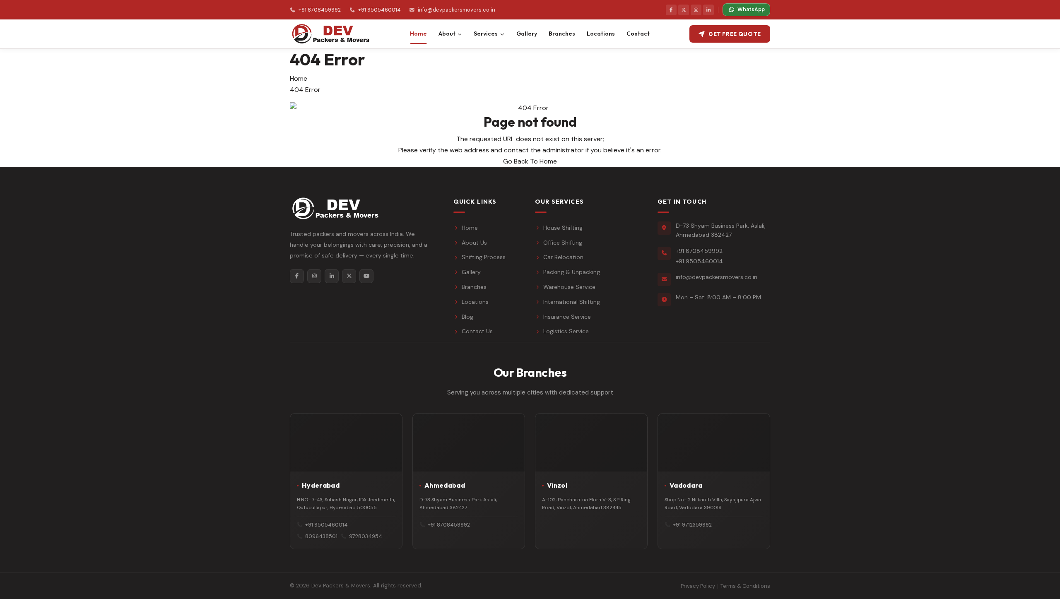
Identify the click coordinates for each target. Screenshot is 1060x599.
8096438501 (321, 536)
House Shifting (563, 227)
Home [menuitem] (418, 33)
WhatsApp (751, 9)
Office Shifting (562, 242)
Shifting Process (484, 257)
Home (298, 78)
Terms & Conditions (745, 585)
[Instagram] (696, 10)
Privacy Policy (698, 585)
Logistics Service (566, 331)
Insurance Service (567, 316)
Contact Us (477, 331)
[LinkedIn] (708, 10)
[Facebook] (671, 10)
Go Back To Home (530, 161)
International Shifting (571, 302)
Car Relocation (563, 257)
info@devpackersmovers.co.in (456, 9)
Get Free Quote (734, 34)
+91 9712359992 (692, 524)
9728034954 (365, 536)
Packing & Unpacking (571, 272)
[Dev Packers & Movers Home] (330, 34)
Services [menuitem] (486, 33)
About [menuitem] (446, 33)
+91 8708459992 (320, 9)
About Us (474, 242)
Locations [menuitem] (601, 33)
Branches (474, 287)
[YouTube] (366, 276)
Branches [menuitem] (562, 33)
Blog (467, 316)
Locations (475, 302)
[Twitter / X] (683, 10)
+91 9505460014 (379, 9)
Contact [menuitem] (638, 33)
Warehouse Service (569, 287)
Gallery (471, 272)
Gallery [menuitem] (526, 33)
